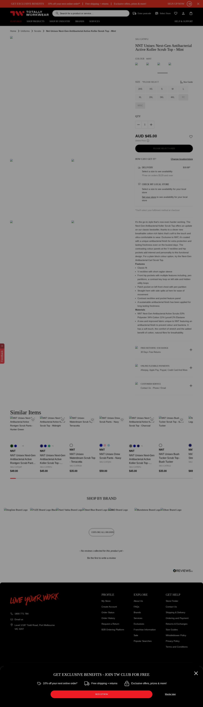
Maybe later (170, 694)
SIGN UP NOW (101, 694)
